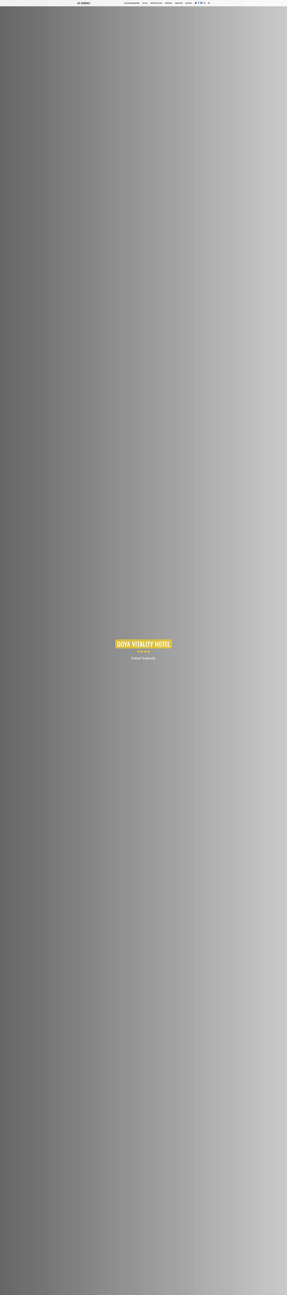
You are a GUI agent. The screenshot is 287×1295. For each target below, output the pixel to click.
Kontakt (188, 3)
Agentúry (179, 3)
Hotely (145, 3)
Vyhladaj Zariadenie (131, 3)
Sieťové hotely (156, 3)
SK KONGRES (83, 3)
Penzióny (168, 3)
